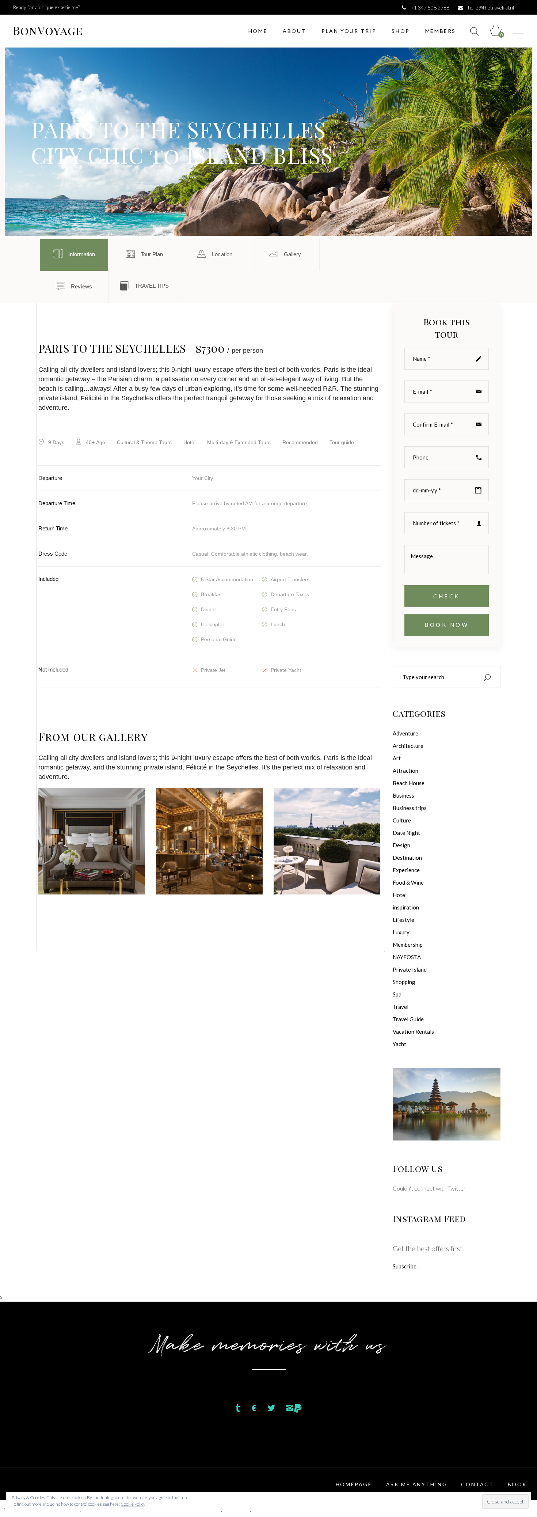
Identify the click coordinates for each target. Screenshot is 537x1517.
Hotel (400, 895)
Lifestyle (403, 919)
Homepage (354, 1484)
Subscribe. (405, 1266)
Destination (407, 857)
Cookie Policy (133, 1504)
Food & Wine (408, 882)
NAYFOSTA (407, 957)
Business (403, 795)
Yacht (399, 1044)
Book (517, 1484)
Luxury (401, 932)
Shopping (404, 982)
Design (401, 845)
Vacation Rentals (413, 1031)
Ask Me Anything (417, 1484)
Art (397, 758)
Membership (408, 944)
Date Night (406, 832)
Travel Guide (408, 1019)
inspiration (406, 907)
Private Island (410, 969)
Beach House (408, 783)
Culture (402, 820)
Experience (406, 870)
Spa (397, 994)
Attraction (405, 770)
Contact (477, 1484)
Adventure (405, 733)
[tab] (73, 255)
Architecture (408, 745)
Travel (400, 1006)
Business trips (410, 808)
